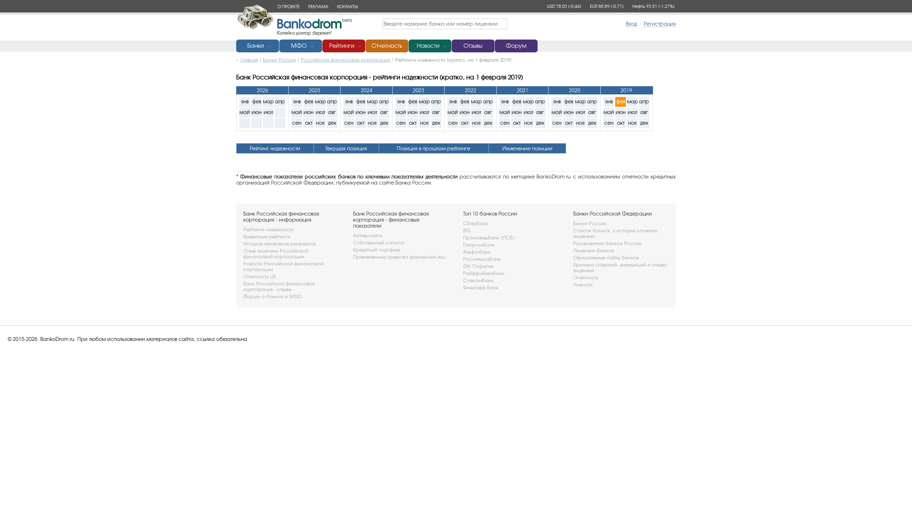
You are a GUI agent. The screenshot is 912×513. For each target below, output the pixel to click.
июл (268, 112)
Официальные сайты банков (606, 257)
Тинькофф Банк (480, 287)
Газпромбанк (479, 245)
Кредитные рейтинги (266, 236)
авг (332, 112)
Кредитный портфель (376, 250)
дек (332, 123)
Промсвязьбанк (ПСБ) (488, 237)
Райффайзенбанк (483, 273)
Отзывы (472, 45)
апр (280, 101)
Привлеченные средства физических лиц (399, 257)
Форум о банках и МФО (272, 296)
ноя (320, 123)
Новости (428, 45)
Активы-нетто (368, 235)
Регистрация (660, 24)
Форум (516, 45)
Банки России (589, 223)
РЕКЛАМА (318, 6)
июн (256, 112)
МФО (299, 45)
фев (256, 101)
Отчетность (387, 45)
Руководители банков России (607, 243)
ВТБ (467, 230)
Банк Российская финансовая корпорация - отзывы (279, 286)
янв (245, 101)
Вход (631, 24)
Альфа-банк (477, 252)
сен (296, 123)
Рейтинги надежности (268, 229)
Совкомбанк (478, 280)
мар (268, 101)
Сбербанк (475, 223)
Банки (255, 45)
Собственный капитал (378, 242)
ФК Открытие (478, 266)
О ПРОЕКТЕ (289, 6)
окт (308, 123)
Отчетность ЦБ (259, 276)
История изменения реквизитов (279, 244)
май (244, 112)
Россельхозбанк (482, 259)
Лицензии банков (593, 250)
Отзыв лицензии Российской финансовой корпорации (276, 253)
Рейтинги (341, 45)
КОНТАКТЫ (347, 6)
